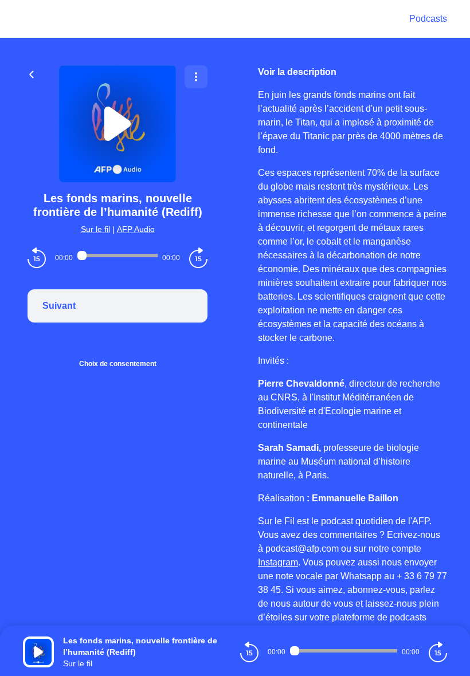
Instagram (278, 562)
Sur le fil (95, 229)
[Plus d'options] (196, 76)
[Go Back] (31, 73)
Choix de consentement (117, 364)
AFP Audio (136, 229)
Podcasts (428, 18)
